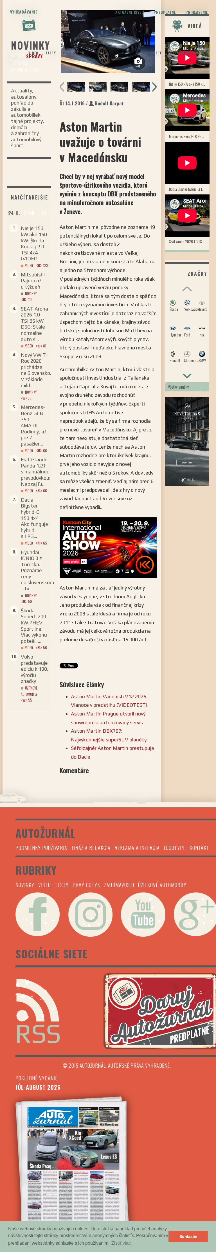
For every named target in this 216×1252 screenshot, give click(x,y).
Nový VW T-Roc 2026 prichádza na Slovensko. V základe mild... (36, 370)
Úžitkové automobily (188, 52)
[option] (76, 87)
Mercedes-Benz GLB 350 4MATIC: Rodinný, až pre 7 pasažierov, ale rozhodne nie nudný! (189, 136)
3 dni (29, 213)
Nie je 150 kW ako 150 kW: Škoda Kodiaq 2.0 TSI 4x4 (189, 84)
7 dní (44, 213)
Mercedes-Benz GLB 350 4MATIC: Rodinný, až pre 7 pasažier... (33, 425)
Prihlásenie (196, 12)
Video (33, 52)
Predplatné (165, 12)
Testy (51, 52)
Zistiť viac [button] (121, 1243)
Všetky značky (178, 387)
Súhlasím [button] (188, 1236)
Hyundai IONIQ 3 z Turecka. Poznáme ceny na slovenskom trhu (37, 570)
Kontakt (199, 847)
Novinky (14, 59)
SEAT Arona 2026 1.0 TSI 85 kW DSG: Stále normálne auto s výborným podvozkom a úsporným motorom (189, 241)
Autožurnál (108, 47)
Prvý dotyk (73, 52)
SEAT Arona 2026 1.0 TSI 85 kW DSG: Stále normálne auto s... (34, 324)
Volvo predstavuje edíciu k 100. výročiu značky (34, 669)
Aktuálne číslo (129, 12)
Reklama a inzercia (137, 847)
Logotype (175, 847)
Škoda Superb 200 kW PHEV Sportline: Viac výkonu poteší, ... (34, 626)
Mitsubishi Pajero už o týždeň (33, 281)
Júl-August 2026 (37, 1087)
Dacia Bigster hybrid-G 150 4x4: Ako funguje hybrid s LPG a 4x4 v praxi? (189, 189)
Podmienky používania (41, 847)
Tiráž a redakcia (91, 847)
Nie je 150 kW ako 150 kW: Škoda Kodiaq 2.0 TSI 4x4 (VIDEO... (34, 243)
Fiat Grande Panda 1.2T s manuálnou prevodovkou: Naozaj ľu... (35, 472)
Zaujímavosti (148, 52)
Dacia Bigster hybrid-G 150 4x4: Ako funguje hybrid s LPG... (34, 518)
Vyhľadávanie (24, 12)
